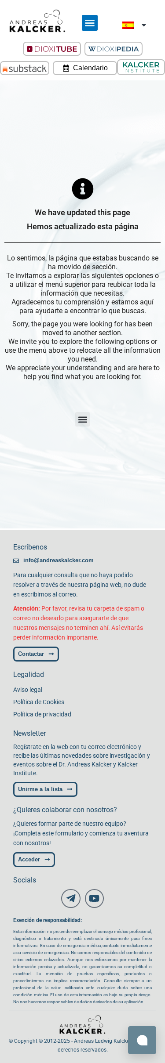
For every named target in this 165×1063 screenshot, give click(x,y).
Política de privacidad (42, 714)
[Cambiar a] (135, 25)
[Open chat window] (142, 1040)
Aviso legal (27, 689)
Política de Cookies (38, 701)
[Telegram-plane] (70, 898)
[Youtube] (94, 898)
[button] (90, 23)
